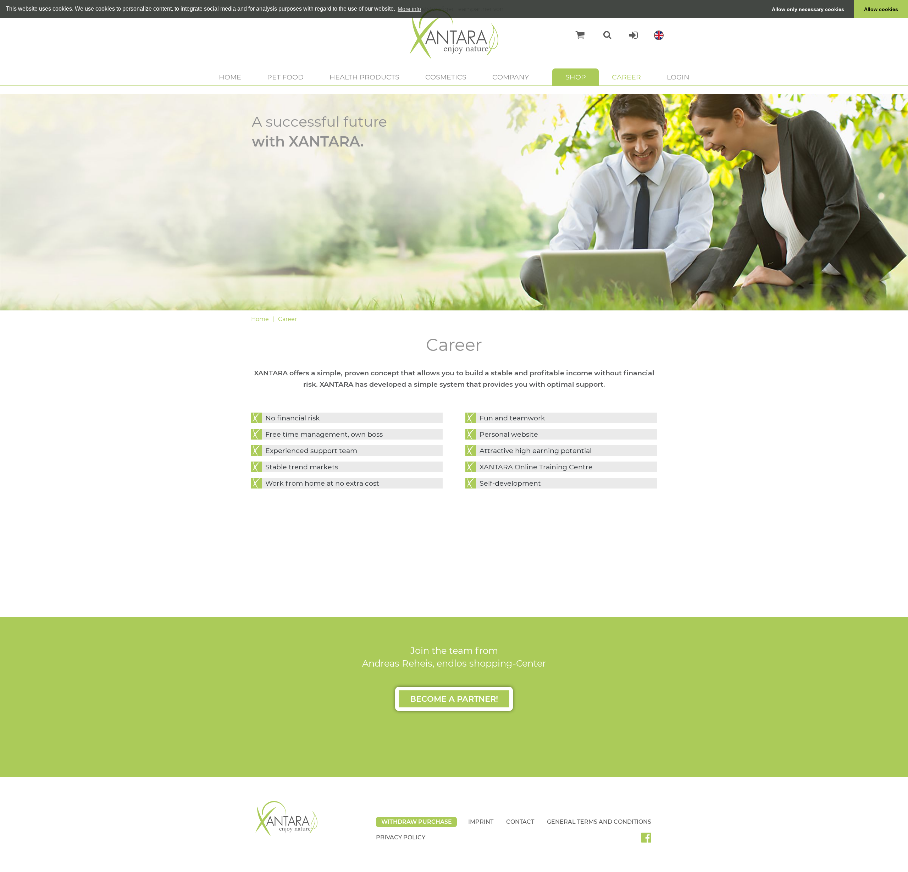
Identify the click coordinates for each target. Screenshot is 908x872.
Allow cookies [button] (881, 9)
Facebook (649, 840)
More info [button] (409, 9)
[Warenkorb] (577, 35)
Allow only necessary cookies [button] (808, 9)
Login (678, 77)
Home (230, 77)
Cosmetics (445, 77)
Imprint (480, 821)
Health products (364, 77)
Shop (575, 77)
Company (510, 77)
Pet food (285, 77)
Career (626, 77)
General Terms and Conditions (599, 821)
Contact (520, 821)
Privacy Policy (400, 837)
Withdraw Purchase (416, 821)
